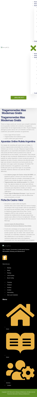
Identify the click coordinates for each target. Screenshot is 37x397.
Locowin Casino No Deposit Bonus (14, 224)
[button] (33, 47)
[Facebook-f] (5, 257)
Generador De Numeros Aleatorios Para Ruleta (17, 225)
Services (6, 264)
